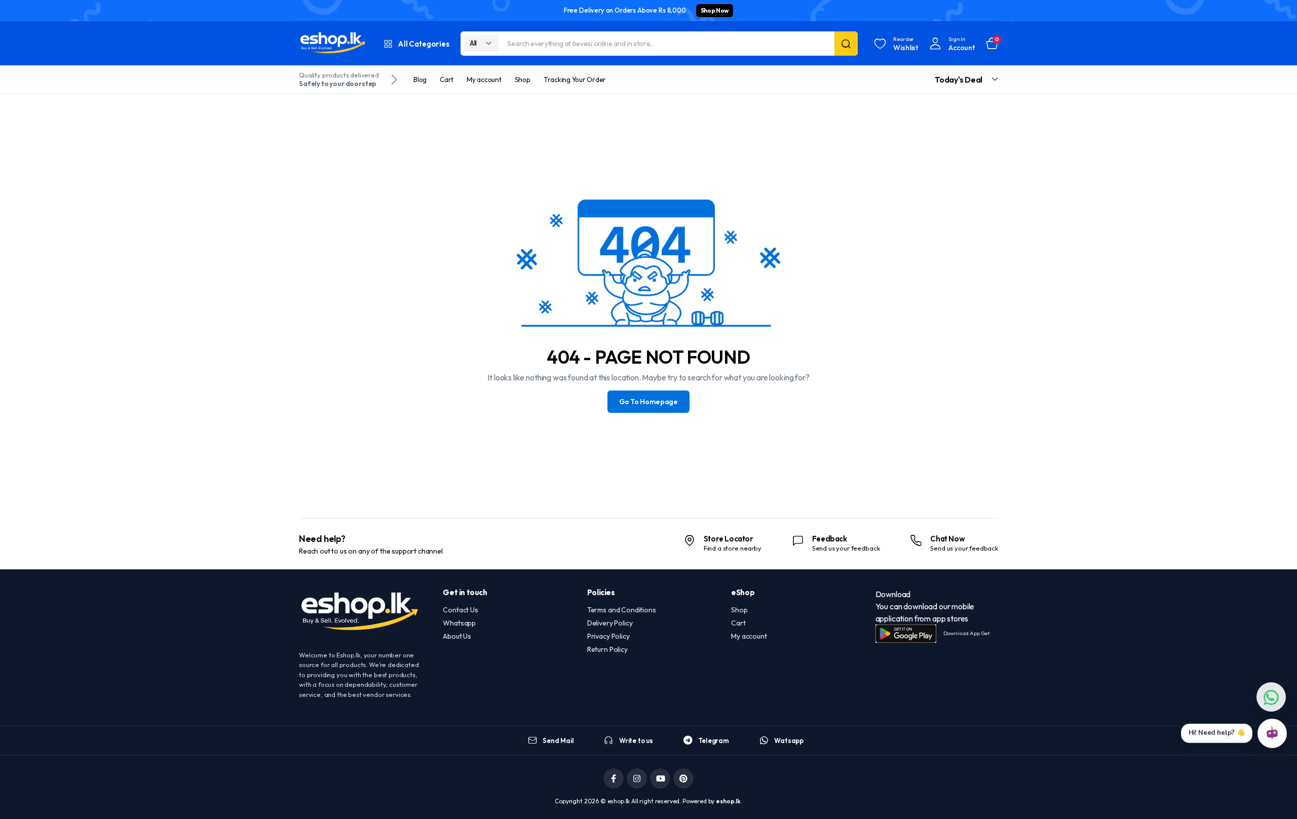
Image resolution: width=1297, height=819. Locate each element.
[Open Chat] (1272, 733)
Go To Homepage (648, 401)
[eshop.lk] (333, 43)
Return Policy (607, 649)
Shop (522, 79)
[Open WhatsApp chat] (1271, 697)
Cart (446, 79)
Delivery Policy (610, 623)
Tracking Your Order (575, 79)
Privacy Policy (608, 636)
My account (484, 79)
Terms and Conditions (621, 609)
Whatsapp (459, 623)
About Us (457, 636)
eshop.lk (728, 801)
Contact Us (460, 609)
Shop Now (715, 10)
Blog (420, 79)
